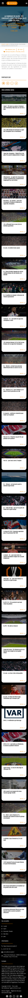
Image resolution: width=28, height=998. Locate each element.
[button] (26, 3)
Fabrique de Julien (10, 51)
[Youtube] (21, 996)
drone (22, 51)
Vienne (20, 25)
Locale (5, 24)
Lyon (22, 24)
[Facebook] (3, 83)
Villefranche (6, 25)
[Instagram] (7, 83)
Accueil (3, 44)
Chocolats (18, 51)
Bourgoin (14, 25)
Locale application (14, 24)
